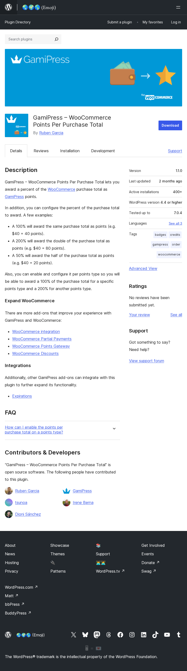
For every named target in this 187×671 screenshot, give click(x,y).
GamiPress (14, 196)
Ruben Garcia (51, 132)
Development (103, 150)
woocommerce (169, 254)
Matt (12, 595)
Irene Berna (83, 502)
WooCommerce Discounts (35, 353)
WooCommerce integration (36, 331)
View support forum (146, 360)
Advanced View (143, 268)
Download (170, 125)
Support (175, 150)
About (10, 545)
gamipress (160, 244)
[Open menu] (179, 7)
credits (175, 234)
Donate (150, 562)
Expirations (22, 396)
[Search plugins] (56, 39)
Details (16, 150)
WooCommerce (61, 189)
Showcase (59, 545)
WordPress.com (21, 587)
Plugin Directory (18, 22)
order (176, 244)
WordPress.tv (110, 571)
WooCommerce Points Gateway (41, 346)
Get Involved (153, 545)
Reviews (41, 150)
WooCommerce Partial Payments (42, 338)
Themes (57, 553)
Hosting (12, 562)
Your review (139, 314)
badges (160, 234)
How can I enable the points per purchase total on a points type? (34, 429)
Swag (148, 571)
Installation (70, 150)
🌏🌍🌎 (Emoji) (30, 635)
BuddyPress (18, 613)
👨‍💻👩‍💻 (101, 562)
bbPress (15, 604)
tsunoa (21, 502)
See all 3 (175, 223)
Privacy (11, 571)
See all (176, 314)
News (10, 553)
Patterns (58, 571)
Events (147, 553)
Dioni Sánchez (28, 514)
